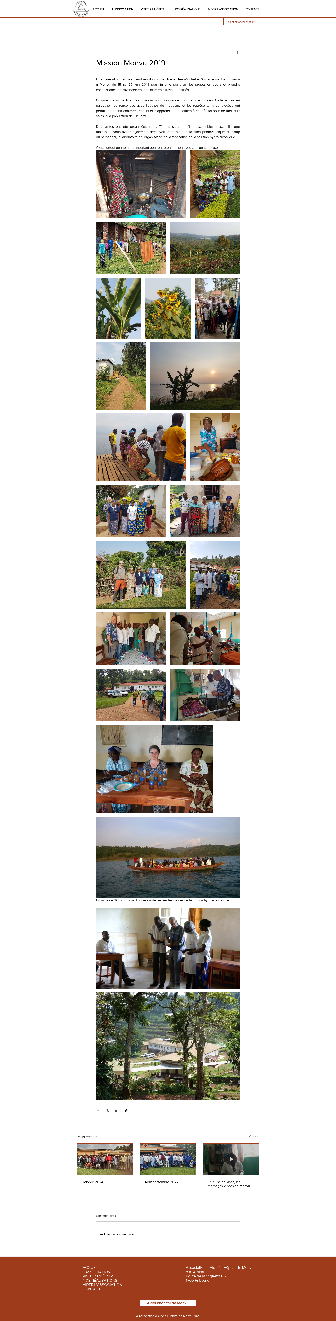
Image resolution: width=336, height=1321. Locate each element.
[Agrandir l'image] (141, 184)
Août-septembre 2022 (162, 1182)
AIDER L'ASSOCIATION (102, 1284)
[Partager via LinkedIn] (117, 1110)
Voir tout (254, 1136)
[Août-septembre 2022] (168, 1159)
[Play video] (168, 948)
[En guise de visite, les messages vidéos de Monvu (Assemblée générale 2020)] (231, 1159)
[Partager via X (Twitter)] (107, 1110)
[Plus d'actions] (237, 52)
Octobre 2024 (92, 1182)
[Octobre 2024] (105, 1159)
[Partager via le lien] (126, 1110)
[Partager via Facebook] (98, 1110)
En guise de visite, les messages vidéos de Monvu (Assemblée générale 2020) (229, 1184)
